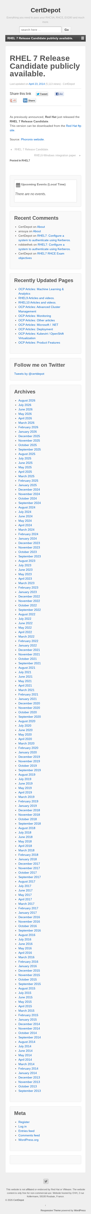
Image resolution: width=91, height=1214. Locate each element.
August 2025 (26, 454)
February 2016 (28, 961)
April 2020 (25, 739)
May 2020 (25, 734)
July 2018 (24, 832)
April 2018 (25, 846)
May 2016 (25, 948)
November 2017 (29, 868)
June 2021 (25, 676)
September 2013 (29, 1090)
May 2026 (25, 413)
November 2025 (29, 440)
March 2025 (26, 476)
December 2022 (29, 596)
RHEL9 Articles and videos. (36, 298)
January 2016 (27, 966)
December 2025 (29, 436)
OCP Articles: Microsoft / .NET (38, 324)
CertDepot (46, 10)
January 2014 (27, 1073)
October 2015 (27, 979)
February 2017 (28, 908)
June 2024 (25, 516)
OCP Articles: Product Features (39, 342)
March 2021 (26, 690)
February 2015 (28, 1015)
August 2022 (26, 614)
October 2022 (27, 605)
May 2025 (25, 467)
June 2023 (25, 569)
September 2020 (29, 716)
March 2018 (26, 850)
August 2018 (26, 828)
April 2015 (25, 1006)
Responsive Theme (51, 1210)
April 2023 (25, 578)
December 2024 (29, 489)
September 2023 (29, 556)
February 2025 (28, 480)
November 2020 (29, 707)
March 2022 (26, 636)
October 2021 (27, 658)
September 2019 (29, 770)
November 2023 (29, 547)
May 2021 (25, 681)
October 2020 (27, 712)
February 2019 (28, 801)
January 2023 (27, 592)
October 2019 (27, 765)
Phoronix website (32, 139)
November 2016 (29, 921)
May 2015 (25, 1001)
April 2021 (25, 685)
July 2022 (24, 618)
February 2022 (28, 641)
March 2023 (26, 583)
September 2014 (29, 1037)
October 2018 (27, 819)
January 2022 (27, 645)
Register (24, 1122)
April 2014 (25, 1059)
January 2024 (27, 538)
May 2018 (25, 841)
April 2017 (25, 899)
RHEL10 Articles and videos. (37, 302)
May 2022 (25, 627)
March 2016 (26, 957)
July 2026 (24, 405)
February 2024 (28, 534)
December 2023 (29, 543)
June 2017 (25, 890)
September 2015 (29, 984)
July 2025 (24, 458)
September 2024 (29, 503)
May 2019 (25, 788)
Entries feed (26, 1131)
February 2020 (28, 748)
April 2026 (25, 418)
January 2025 (27, 485)
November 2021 (29, 654)
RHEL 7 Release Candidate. (32, 149)
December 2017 (29, 863)
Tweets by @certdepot (29, 373)
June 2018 (25, 837)
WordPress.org (28, 1139)
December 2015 (29, 970)
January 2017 (27, 912)
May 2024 (25, 520)
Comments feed (29, 1135)
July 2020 (24, 725)
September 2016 (29, 930)
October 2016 (27, 926)
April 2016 (25, 952)
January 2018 (27, 859)
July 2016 (24, 939)
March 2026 (26, 422)
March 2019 (26, 797)
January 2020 (27, 752)
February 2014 (28, 1068)
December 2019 (29, 756)
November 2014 (29, 1028)
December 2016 (29, 917)
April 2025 (25, 471)
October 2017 (27, 872)
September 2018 (29, 823)
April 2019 (25, 792)
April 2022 (25, 632)
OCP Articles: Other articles (36, 320)
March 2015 (26, 1010)
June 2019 (25, 783)
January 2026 (27, 431)
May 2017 (25, 895)
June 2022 (25, 623)
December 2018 (29, 810)
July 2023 (24, 565)
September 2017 (29, 877)
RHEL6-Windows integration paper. (55, 155)
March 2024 (26, 529)
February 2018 (28, 854)
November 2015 (29, 975)
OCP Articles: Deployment (35, 329)
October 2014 (27, 1033)
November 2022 (29, 601)
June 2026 (25, 409)
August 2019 (26, 774)
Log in (22, 1126)
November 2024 (29, 494)
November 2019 (29, 761)
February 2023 (28, 587)
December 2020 (29, 703)
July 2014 (24, 1046)
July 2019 (24, 779)
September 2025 (29, 449)
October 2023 (27, 552)
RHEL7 (26, 160)
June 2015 (25, 997)
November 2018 (29, 814)
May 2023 (25, 574)
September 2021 (29, 663)
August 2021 (26, 667)
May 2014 (25, 1055)
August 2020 (26, 721)
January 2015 (27, 1019)
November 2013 (29, 1082)
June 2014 (25, 1050)
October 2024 (27, 498)
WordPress (80, 1210)
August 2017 (26, 881)
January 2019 (27, 805)
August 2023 (26, 560)
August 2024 (26, 507)
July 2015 (24, 992)
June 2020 (25, 730)
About (41, 226)
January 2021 (27, 699)
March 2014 (26, 1064)
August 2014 (26, 1041)
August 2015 (26, 988)
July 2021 (24, 672)
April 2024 (25, 525)
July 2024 (24, 511)
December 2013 (29, 1077)
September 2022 (29, 609)
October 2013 (27, 1086)
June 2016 (25, 943)
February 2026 (28, 427)
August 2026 (26, 400)
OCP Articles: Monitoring (34, 315)
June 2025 (25, 462)
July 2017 (24, 886)
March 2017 (26, 903)
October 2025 (27, 445)
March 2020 (26, 743)
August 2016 (26, 935)
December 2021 (29, 650)
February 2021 (28, 694)
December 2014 (29, 1024)
